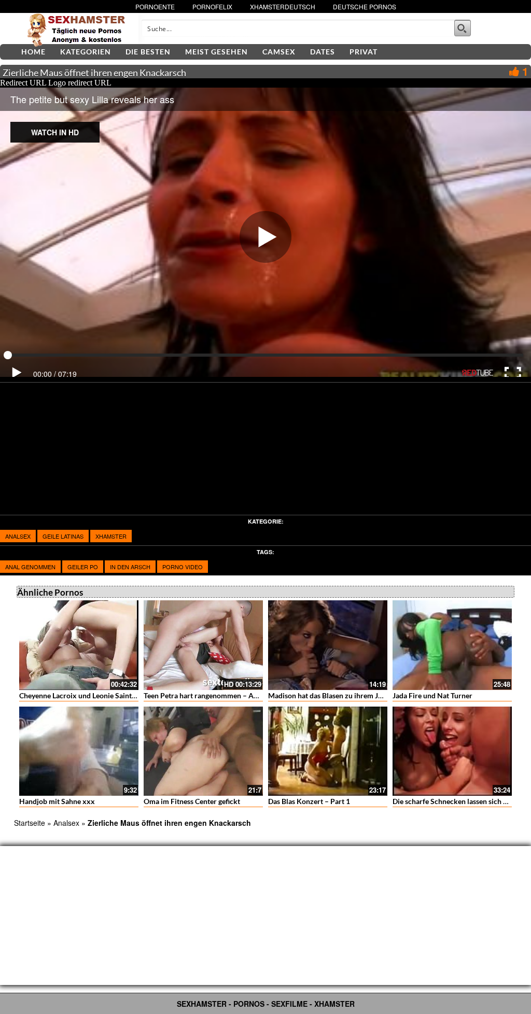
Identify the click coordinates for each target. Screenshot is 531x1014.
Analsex (18, 536)
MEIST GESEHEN (216, 51)
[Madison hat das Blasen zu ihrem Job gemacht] (327, 645)
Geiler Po (82, 566)
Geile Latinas (63, 536)
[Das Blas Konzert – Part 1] (327, 751)
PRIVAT (364, 51)
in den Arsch (130, 566)
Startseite (29, 823)
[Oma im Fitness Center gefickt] (203, 751)
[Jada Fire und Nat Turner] (452, 645)
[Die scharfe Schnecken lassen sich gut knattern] (452, 751)
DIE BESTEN (148, 51)
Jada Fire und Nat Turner (432, 695)
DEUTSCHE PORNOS (364, 6)
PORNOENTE (155, 6)
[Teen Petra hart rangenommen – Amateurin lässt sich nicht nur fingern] (203, 645)
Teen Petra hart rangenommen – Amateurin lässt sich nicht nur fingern (256, 695)
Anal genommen (30, 566)
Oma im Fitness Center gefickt (192, 801)
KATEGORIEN (85, 51)
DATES (322, 51)
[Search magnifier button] (462, 28)
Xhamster (111, 536)
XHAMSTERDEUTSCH (282, 6)
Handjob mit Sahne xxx (57, 801)
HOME (33, 51)
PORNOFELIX (212, 6)
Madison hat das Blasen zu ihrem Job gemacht (341, 695)
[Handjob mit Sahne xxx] (78, 751)
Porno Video (182, 566)
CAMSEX (279, 51)
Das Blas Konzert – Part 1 (309, 801)
